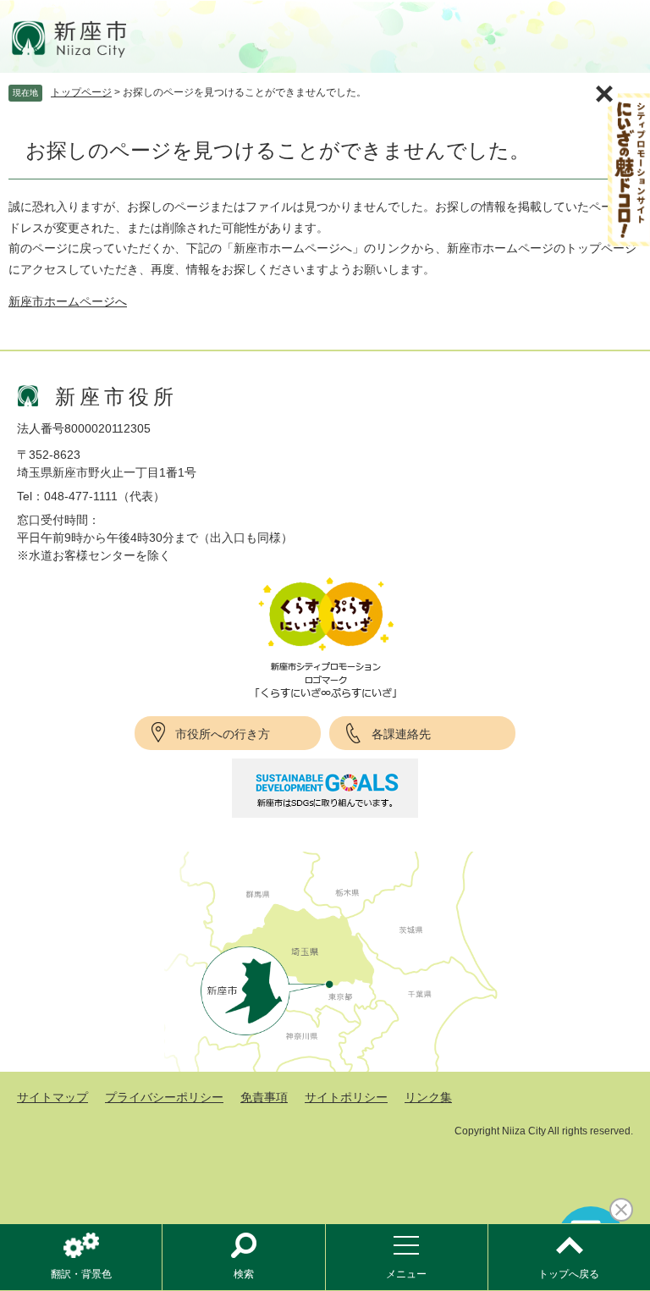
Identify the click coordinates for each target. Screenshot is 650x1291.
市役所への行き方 (222, 734)
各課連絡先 (401, 734)
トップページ (81, 92)
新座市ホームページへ (67, 301)
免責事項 (264, 1097)
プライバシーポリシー (164, 1097)
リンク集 (428, 1097)
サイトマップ (52, 1097)
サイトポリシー (346, 1097)
